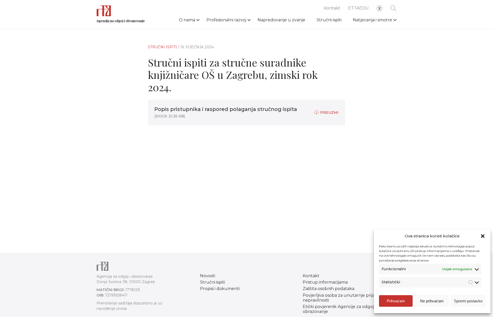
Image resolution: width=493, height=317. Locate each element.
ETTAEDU (358, 8)
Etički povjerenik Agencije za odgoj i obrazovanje (339, 309)
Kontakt (332, 8)
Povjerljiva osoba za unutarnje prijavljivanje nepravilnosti (347, 298)
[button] (482, 236)
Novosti (207, 275)
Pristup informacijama (325, 282)
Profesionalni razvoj (226, 19)
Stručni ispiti (329, 19)
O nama (187, 19)
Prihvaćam (396, 301)
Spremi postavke (468, 301)
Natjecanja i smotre (372, 19)
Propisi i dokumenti (220, 288)
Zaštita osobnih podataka (328, 288)
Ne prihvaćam (432, 301)
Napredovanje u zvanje (281, 19)
